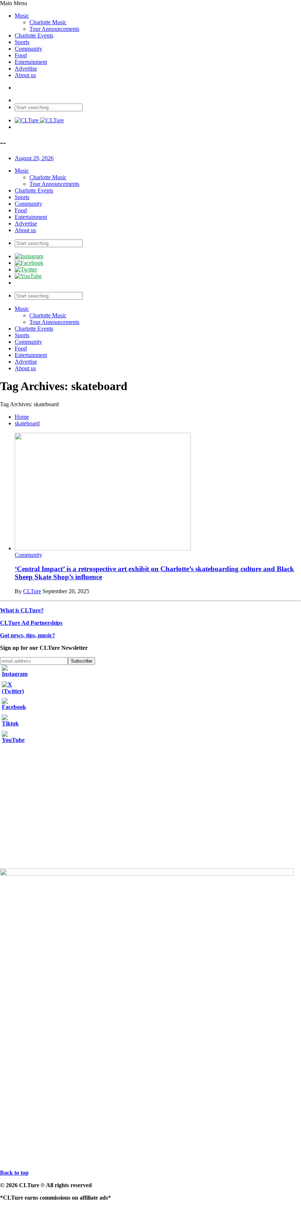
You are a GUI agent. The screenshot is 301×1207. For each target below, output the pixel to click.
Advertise (26, 68)
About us (25, 75)
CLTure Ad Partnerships (31, 623)
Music (22, 15)
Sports (22, 42)
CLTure (32, 591)
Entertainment (31, 62)
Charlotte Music (47, 22)
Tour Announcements (54, 29)
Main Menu (13, 3)
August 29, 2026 (34, 158)
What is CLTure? (22, 610)
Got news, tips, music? (27, 635)
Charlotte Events (34, 35)
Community (28, 49)
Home (22, 417)
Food (21, 55)
